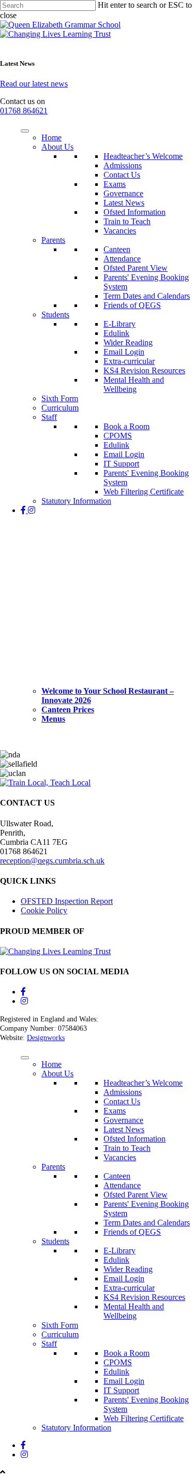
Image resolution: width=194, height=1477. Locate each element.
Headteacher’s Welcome (143, 156)
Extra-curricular (129, 361)
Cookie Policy (44, 910)
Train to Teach (127, 221)
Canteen (116, 249)
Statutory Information (76, 500)
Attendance (122, 258)
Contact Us (121, 174)
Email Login (123, 351)
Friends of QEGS (132, 305)
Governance (123, 193)
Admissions (122, 165)
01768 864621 (24, 110)
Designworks (46, 1038)
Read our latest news (34, 83)
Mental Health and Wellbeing (133, 384)
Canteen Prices (67, 709)
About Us (57, 146)
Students (55, 314)
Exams (114, 184)
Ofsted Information (134, 212)
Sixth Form (59, 398)
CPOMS (117, 435)
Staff (49, 417)
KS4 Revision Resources (144, 370)
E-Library (119, 323)
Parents (53, 240)
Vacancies (119, 230)
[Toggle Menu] (25, 131)
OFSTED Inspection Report (67, 901)
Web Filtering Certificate (143, 491)
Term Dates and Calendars (146, 295)
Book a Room (126, 426)
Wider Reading (128, 342)
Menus (53, 718)
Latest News (123, 202)
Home (51, 137)
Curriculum (60, 407)
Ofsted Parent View (135, 268)
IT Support (121, 463)
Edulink (116, 333)
